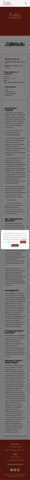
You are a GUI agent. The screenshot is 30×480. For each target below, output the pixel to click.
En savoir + (24, 239)
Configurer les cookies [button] (11, 242)
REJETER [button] (23, 242)
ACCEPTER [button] (15, 245)
